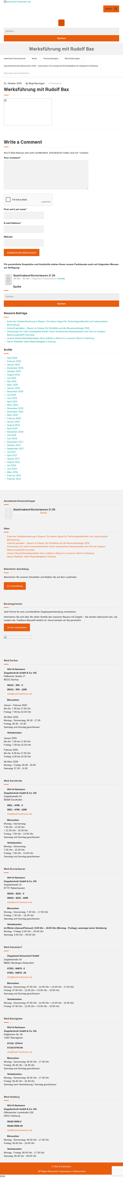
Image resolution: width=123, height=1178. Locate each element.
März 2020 (12, 415)
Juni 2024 (12, 398)
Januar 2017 (13, 458)
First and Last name (15, 209)
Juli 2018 (11, 435)
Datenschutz (79, 1171)
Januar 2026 (13, 364)
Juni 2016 (12, 468)
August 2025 (13, 374)
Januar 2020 (13, 421)
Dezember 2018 (15, 431)
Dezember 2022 (15, 411)
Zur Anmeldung (15, 586)
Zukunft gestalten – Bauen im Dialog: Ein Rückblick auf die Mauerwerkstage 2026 (48, 328)
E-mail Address (12, 223)
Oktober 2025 (14, 371)
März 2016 (12, 472)
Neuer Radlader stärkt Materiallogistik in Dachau (31, 341)
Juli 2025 (11, 378)
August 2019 (13, 425)
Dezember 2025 (15, 368)
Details (61, 278)
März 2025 (12, 384)
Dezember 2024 (15, 391)
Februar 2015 (14, 475)
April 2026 (12, 358)
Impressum (65, 1171)
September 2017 (15, 448)
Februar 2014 (14, 479)
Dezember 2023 (15, 408)
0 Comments (55, 83)
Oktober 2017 (14, 445)
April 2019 (12, 428)
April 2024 (12, 401)
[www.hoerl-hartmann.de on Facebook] (61, 23)
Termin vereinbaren (17, 627)
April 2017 (12, 455)
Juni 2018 (12, 438)
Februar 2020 (14, 418)
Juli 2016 (11, 465)
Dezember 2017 (15, 442)
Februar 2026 (14, 361)
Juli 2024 (11, 395)
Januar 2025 (13, 388)
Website (8, 236)
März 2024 (12, 405)
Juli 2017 (11, 452)
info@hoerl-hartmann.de (19, 693)
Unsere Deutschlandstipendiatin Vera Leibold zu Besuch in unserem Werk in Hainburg (50, 338)
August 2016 (13, 462)
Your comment (12, 157)
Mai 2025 (11, 381)
